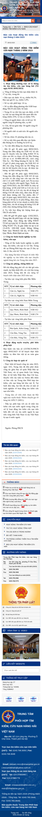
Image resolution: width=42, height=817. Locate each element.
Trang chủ (7, 27)
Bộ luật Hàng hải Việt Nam (13, 614)
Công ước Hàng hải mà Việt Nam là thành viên (18, 607)
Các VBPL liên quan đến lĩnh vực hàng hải (17, 618)
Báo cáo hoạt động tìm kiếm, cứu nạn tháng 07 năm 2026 (22, 451)
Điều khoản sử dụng (21, 815)
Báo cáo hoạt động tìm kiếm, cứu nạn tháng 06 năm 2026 (22, 457)
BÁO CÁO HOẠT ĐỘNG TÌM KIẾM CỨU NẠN (20, 28)
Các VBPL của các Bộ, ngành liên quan (16, 625)
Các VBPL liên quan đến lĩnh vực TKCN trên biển (19, 621)
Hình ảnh (12, 630)
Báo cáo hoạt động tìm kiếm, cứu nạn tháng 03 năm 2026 (22, 473)
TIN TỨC (17, 27)
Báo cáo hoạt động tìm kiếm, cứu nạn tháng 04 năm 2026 (22, 468)
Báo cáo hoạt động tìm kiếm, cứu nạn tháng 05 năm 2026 (22, 462)
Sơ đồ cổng (26, 813)
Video (24, 630)
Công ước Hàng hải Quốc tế (13, 611)
